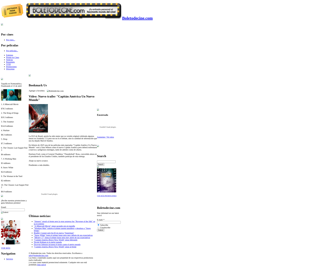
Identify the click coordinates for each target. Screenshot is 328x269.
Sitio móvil (41, 265)
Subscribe (104, 225)
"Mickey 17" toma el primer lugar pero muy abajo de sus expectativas (62, 237)
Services (9, 259)
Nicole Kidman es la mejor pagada (48, 242)
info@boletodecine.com (38, 255)
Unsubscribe (105, 227)
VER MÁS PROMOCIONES (106, 196)
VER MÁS (5, 248)
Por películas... (12, 51)
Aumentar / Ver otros (105, 137)
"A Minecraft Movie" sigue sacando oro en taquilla (54, 226)
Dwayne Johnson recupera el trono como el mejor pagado (57, 244)
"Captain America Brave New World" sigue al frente (55, 247)
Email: (3, 207)
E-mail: (100, 220)
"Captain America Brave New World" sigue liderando (55, 240)
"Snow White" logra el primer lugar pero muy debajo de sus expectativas (63, 235)
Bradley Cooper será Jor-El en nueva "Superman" (54, 233)
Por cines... (10, 40)
